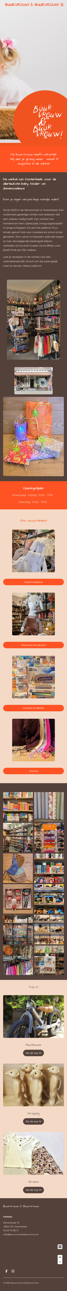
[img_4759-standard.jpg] (49, 899)
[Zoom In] (60, 1257)
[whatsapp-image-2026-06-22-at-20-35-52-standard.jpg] (18, 837)
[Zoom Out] (60, 1262)
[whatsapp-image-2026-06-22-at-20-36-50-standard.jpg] (18, 929)
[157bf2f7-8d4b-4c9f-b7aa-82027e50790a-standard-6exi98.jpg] (18, 899)
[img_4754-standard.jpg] (18, 806)
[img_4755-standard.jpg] (49, 868)
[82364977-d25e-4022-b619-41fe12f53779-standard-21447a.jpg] (49, 806)
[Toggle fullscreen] (60, 1246)
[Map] (33, 1254)
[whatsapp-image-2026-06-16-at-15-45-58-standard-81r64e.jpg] (49, 837)
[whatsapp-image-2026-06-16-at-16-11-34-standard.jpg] (18, 868)
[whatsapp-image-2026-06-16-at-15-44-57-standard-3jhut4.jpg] (18, 960)
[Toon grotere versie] (33, 320)
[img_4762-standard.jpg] (49, 929)
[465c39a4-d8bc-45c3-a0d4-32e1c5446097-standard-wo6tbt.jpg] (49, 960)
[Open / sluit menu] (62, 5)
